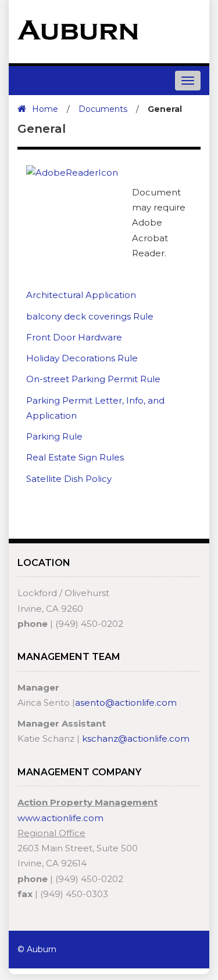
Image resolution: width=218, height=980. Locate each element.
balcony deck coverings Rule (89, 316)
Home (45, 109)
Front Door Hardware (74, 337)
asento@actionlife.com (126, 702)
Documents (102, 109)
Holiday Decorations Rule (82, 358)
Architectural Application (81, 294)
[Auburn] (77, 29)
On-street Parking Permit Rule (93, 378)
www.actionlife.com (60, 817)
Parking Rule (54, 436)
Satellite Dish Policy (69, 478)
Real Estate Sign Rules (75, 457)
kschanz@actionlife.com (136, 738)
